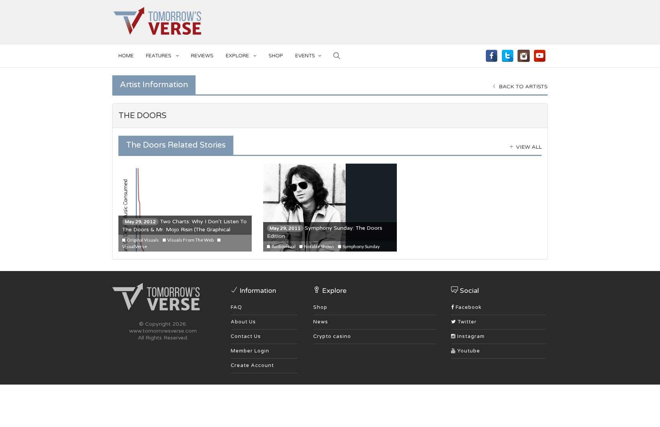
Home (126, 56)
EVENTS (305, 56)
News (320, 322)
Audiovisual (283, 246)
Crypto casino (332, 336)
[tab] (330, 116)
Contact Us (246, 336)
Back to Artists (522, 86)
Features (159, 56)
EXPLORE (238, 56)
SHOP (276, 56)
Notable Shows (318, 246)
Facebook (468, 307)
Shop (320, 307)
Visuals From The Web (190, 240)
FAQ (236, 307)
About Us (243, 322)
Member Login (250, 351)
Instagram (470, 336)
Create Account (252, 365)
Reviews (202, 56)
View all (528, 147)
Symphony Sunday (361, 246)
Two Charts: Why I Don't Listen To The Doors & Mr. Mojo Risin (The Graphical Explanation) (184, 229)
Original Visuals (142, 240)
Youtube (468, 351)
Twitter (466, 322)
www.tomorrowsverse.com (163, 331)
